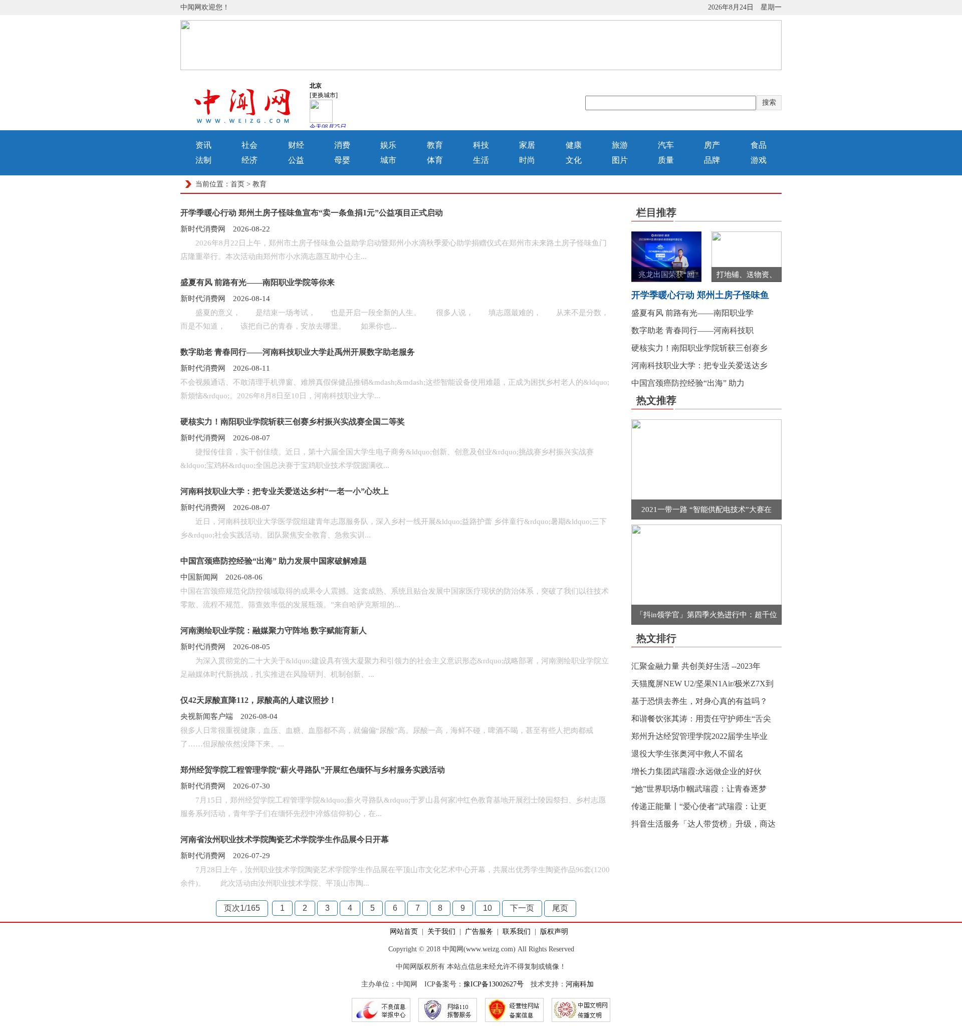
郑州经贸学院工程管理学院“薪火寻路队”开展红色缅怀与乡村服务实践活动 (312, 769)
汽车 (666, 145)
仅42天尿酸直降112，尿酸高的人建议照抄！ (258, 700)
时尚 (527, 160)
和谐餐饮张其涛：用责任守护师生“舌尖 (701, 718)
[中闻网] (243, 125)
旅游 (620, 145)
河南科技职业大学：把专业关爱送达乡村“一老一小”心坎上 (284, 491)
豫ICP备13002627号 (493, 984)
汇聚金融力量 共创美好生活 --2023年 (696, 666)
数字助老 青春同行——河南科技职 (692, 330)
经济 (250, 160)
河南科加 (580, 984)
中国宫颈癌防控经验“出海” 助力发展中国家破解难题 (273, 561)
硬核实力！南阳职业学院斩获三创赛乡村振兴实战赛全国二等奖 (292, 421)
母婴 (342, 160)
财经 (296, 145)
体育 (435, 160)
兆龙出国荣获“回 (666, 275)
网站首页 (404, 931)
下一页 (522, 908)
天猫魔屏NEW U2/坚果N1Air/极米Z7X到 (702, 683)
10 (487, 908)
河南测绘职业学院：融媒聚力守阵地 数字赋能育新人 (273, 630)
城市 (388, 160)
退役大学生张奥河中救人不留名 (687, 753)
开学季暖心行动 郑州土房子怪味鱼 (700, 295)
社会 (250, 145)
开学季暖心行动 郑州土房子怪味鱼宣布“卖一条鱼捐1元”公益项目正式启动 (311, 212)
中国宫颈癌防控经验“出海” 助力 (688, 383)
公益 (296, 160)
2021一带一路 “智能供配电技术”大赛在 (706, 509)
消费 (342, 145)
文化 (574, 160)
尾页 (560, 908)
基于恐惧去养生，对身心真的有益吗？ (699, 701)
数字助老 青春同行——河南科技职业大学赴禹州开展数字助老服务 (297, 352)
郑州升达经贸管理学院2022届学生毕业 (699, 736)
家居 (527, 145)
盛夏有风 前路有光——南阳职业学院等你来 (257, 282)
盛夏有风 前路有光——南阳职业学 (692, 313)
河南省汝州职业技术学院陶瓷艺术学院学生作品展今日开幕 (284, 839)
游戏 (759, 160)
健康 (574, 145)
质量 (666, 160)
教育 (435, 145)
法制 (203, 160)
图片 (620, 160)
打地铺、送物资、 (746, 275)
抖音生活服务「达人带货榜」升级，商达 (703, 824)
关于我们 (441, 931)
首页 (237, 184)
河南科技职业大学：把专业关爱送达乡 (699, 365)
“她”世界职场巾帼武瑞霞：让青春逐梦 (699, 789)
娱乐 (388, 145)
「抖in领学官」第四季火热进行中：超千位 (706, 615)
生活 (481, 160)
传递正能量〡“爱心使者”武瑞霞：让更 (699, 806)
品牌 (712, 160)
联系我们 (517, 931)
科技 (481, 145)
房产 (712, 145)
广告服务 (479, 931)
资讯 (203, 145)
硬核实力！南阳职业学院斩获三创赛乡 (699, 348)
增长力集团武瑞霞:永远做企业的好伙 (696, 771)
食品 (759, 145)
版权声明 (554, 931)
